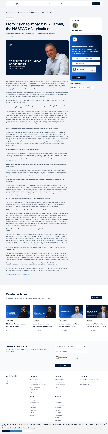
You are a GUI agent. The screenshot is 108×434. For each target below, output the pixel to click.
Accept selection (16, 431)
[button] (34, 3)
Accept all (5, 431)
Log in (88, 3)
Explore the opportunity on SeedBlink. (17, 274)
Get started (96, 3)
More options (27, 431)
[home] (13, 4)
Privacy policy (74, 424)
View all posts (96, 297)
